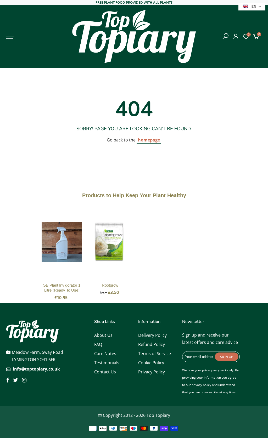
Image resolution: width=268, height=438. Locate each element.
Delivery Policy (152, 335)
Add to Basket (61, 247)
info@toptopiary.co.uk (36, 369)
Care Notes (105, 353)
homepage (149, 140)
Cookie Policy (151, 363)
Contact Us (105, 372)
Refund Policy (151, 344)
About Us (103, 335)
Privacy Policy (151, 372)
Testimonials (106, 363)
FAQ (98, 344)
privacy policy (201, 385)
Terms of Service (154, 353)
